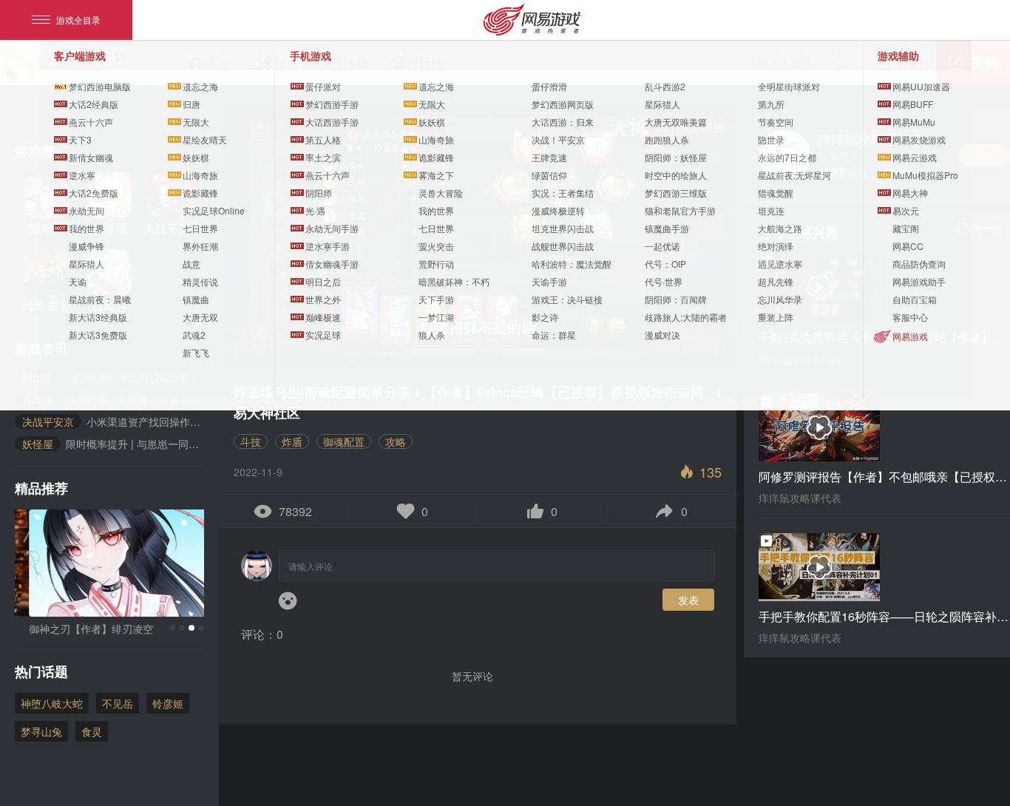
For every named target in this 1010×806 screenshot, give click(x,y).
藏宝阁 (905, 228)
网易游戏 (910, 336)
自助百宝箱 (914, 299)
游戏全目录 (78, 19)
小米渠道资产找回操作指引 (113, 421)
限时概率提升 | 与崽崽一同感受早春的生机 (113, 443)
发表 (688, 599)
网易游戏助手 (919, 281)
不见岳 (117, 703)
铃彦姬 (167, 703)
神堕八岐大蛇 (52, 703)
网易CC (907, 246)
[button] (172, 628)
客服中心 (910, 317)
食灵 (91, 731)
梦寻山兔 (41, 731)
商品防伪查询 (919, 263)
